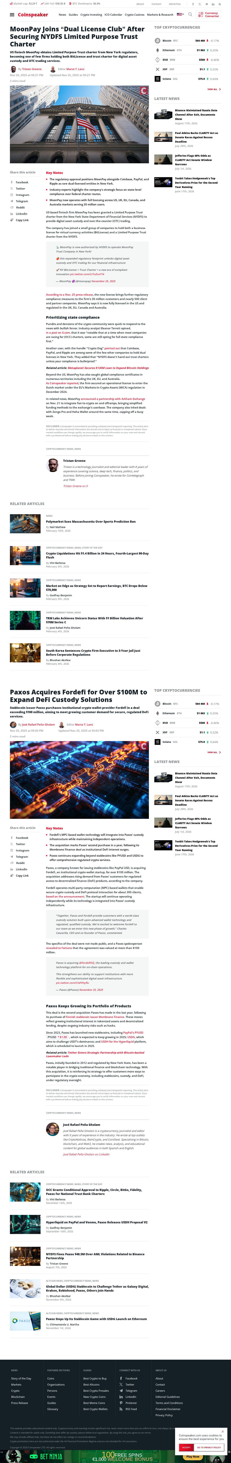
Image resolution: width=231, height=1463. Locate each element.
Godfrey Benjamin (61, 595)
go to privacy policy (209, 1447)
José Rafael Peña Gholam (65, 627)
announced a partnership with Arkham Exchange (113, 399)
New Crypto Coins (94, 1397)
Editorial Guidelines (168, 1397)
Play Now (192, 1456)
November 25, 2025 (103, 281)
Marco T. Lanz (75, 69)
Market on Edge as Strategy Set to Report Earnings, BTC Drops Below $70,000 (96, 588)
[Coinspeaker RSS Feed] (220, 4)
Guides (73, 14)
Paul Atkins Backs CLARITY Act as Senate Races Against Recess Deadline (196, 137)
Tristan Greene (32, 69)
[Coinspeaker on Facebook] (193, 4)
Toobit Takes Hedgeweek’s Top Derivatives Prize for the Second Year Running (196, 183)
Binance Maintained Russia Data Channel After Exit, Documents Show (196, 115)
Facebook (22, 182)
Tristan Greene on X (75, 486)
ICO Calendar (113, 14)
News (62, 14)
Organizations (56, 1384)
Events (51, 1397)
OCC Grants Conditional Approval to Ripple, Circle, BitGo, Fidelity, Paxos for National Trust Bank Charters (94, 1192)
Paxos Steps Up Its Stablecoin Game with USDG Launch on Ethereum (96, 1319)
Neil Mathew (57, 527)
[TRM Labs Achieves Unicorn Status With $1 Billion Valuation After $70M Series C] (25, 621)
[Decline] (223, 1431)
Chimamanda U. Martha (64, 1324)
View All (212, 89)
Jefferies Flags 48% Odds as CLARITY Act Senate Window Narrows (193, 160)
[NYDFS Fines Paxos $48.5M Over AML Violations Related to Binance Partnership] (25, 1257)
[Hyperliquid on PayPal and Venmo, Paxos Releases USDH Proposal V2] (25, 1225)
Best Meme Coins (94, 1403)
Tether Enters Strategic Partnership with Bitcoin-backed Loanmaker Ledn (95, 1054)
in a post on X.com (58, 332)
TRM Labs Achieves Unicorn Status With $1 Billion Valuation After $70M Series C (94, 620)
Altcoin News (54, 1280)
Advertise (175, 4)
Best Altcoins (91, 1384)
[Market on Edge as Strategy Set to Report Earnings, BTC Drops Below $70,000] (25, 589)
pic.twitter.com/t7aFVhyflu (72, 982)
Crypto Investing (91, 14)
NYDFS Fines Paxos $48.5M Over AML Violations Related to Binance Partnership (95, 1256)
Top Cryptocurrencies (177, 27)
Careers (160, 1390)
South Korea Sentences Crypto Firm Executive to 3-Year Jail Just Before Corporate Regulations (93, 653)
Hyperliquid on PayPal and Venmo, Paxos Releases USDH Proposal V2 (96, 1222)
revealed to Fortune (59, 948)
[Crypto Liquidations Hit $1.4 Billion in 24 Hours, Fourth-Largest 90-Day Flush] (25, 556)
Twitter (20, 188)
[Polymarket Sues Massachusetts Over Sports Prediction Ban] (25, 524)
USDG (131, 1037)
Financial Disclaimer (168, 1409)
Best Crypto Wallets (95, 1409)
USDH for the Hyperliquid (117, 1041)
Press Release (19, 1403)
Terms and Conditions (169, 1403)
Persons (52, 1390)
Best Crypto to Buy (95, 1378)
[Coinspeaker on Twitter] (200, 4)
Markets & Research (160, 14)
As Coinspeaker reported (62, 383)
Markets (16, 1384)
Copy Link (22, 220)
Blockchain (18, 1397)
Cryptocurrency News (59, 448)
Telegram (22, 201)
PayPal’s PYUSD (133, 1032)
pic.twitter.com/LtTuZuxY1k (87, 274)
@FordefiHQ (86, 962)
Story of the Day (92, 547)
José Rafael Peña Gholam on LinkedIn (86, 1154)
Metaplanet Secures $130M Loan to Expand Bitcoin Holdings (108, 368)
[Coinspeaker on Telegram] (206, 4)
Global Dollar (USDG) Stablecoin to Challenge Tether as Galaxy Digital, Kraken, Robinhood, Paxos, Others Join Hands (97, 1289)
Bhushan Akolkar (60, 660)
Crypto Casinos (134, 14)
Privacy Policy (164, 1415)
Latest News (167, 98)
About (140, 4)
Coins (50, 1378)
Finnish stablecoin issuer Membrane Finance (95, 1017)
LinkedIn (21, 214)
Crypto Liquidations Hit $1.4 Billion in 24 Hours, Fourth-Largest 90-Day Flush (97, 555)
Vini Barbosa (57, 563)
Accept (186, 1447)
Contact (156, 4)
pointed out (112, 348)
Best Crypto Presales (96, 1390)
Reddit (20, 207)
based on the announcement (65, 896)
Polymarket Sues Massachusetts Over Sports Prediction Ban (91, 522)
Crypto (15, 1390)
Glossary (52, 1409)
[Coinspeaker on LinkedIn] (213, 4)
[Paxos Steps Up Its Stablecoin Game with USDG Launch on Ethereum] (25, 1322)
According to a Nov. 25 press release (69, 294)
